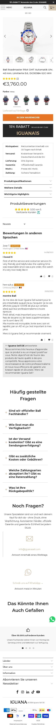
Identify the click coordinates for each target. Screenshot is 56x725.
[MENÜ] (1, 7)
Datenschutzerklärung (18, 724)
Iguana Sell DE (39, 703)
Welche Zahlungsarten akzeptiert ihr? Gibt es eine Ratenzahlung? (25, 474)
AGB (38, 721)
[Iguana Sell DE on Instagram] (22, 692)
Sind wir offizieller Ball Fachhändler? (25, 412)
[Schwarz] (26, 101)
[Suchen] (45, 7)
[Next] (51, 36)
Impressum (18, 721)
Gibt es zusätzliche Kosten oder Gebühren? (26, 458)
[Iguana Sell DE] (28, 7)
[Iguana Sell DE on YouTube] (38, 692)
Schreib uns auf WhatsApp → (28, 583)
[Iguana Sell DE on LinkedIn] (28, 692)
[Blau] (6, 101)
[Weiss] (16, 101)
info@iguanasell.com (29, 549)
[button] (9, 78)
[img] (9, 252)
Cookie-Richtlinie (38, 724)
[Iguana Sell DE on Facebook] (17, 692)
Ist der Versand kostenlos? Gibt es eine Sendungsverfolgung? (25, 442)
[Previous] (5, 36)
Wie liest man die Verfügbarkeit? (21, 426)
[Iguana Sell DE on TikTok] (33, 692)
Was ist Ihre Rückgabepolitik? (21, 489)
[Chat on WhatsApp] (52, 621)
